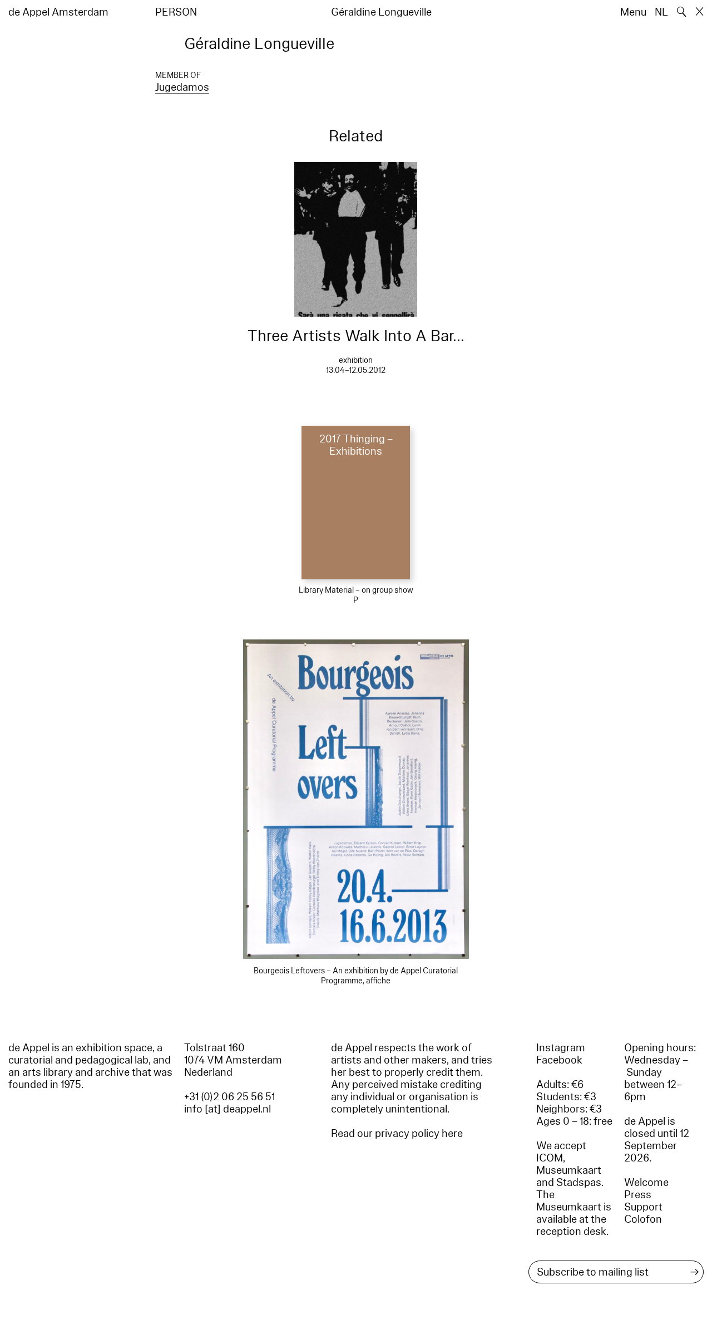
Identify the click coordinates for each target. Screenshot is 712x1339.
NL (661, 12)
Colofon (643, 1219)
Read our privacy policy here (397, 1133)
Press (637, 1195)
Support (643, 1207)
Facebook (559, 1060)
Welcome (646, 1182)
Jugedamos (182, 87)
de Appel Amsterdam (58, 12)
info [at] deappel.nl (227, 1109)
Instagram (560, 1048)
